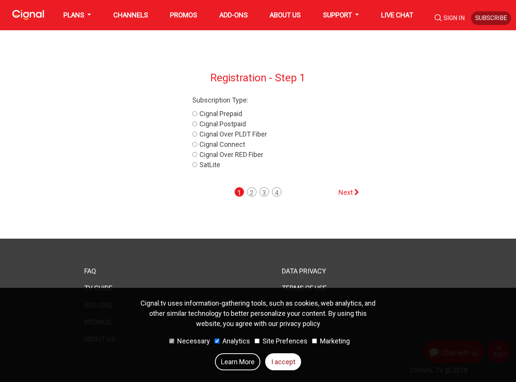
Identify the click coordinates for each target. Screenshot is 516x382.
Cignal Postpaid (222, 124)
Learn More (238, 362)
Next (346, 192)
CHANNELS (130, 15)
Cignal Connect (222, 144)
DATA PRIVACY (304, 271)
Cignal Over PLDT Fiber (233, 134)
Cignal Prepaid (220, 114)
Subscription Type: (220, 100)
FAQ (90, 271)
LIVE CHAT (397, 15)
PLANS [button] (74, 15)
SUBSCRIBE (491, 18)
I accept (283, 362)
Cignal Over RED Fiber (231, 154)
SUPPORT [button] (338, 15)
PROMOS (183, 15)
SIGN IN (454, 18)
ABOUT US (285, 15)
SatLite (209, 165)
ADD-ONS (233, 15)
